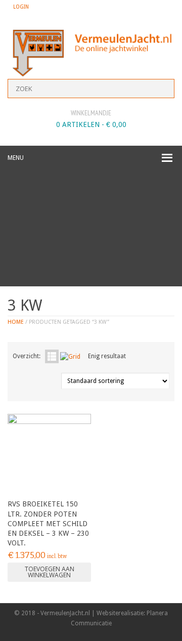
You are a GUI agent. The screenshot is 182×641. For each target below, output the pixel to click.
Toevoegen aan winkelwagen (49, 572)
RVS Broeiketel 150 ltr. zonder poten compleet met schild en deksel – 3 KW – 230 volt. (48, 523)
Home (16, 322)
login (21, 7)
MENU (16, 157)
